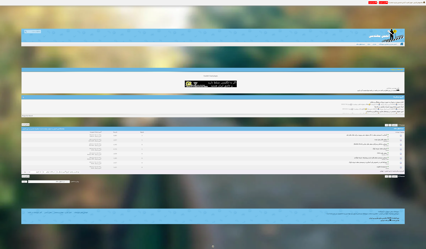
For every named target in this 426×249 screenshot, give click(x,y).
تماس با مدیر (48, 212)
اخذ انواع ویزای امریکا (397, 112)
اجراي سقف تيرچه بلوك (380, 148)
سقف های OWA (382, 153)
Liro (377, 100)
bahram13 (386, 141)
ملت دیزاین (384, 220)
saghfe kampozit (382, 167)
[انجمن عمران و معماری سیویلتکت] (386, 41)
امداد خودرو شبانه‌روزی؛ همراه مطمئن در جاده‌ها (389, 103)
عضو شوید (372, 3)
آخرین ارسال (98, 132)
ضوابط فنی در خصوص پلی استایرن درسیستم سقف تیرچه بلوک (368, 162)
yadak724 (393, 105)
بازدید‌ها (115, 132)
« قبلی (394, 125)
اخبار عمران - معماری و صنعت (63, 212)
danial (387, 150)
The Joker (386, 145)
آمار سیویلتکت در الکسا (35, 212)
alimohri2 (393, 110)
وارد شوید (382, 3)
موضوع (402, 132)
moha (92, 150)
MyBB (389, 218)
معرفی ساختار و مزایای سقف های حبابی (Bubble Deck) (370, 144)
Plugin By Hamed (27, 116)
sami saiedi (91, 140)
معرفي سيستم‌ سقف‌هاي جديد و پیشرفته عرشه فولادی (370, 158)
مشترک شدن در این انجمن (30, 129)
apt (388, 136)
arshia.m (92, 136)
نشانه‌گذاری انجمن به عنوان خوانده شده (52, 129)
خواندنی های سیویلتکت (81, 212)
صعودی (92, 132)
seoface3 (393, 100)
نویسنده (397, 132)
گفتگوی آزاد (362, 105)
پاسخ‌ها (142, 132)
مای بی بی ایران (373, 218)
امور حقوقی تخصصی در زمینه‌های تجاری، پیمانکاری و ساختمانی (385, 108)
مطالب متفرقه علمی (363, 100)
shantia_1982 (385, 154)
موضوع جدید (25, 124)
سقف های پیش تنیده (381, 139)
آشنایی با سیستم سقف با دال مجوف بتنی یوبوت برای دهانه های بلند (366, 135)
